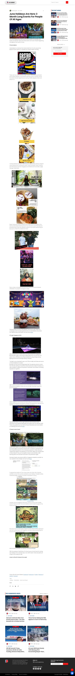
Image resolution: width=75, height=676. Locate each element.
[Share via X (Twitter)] (12, 586)
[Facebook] (34, 669)
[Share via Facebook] (10, 586)
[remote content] (27, 567)
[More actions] (43, 10)
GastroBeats (16, 580)
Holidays (11, 580)
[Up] (72, 670)
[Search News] (67, 2)
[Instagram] (36, 669)
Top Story (10, 615)
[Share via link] (18, 586)
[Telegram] (38, 669)
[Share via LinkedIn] (15, 586)
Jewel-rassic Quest (24, 580)
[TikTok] (40, 669)
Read (11, 582)
